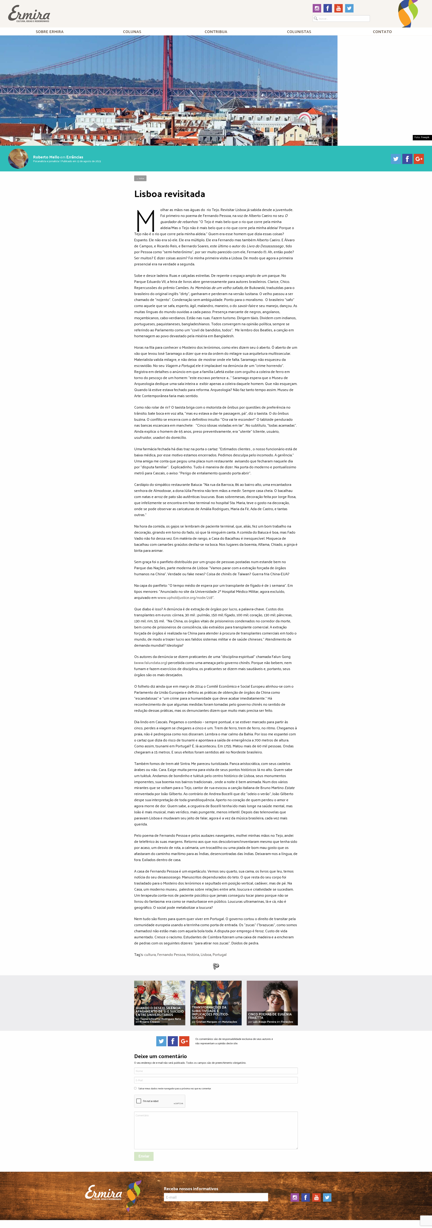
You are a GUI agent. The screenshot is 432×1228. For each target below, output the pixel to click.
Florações (287, 1021)
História (193, 954)
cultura (150, 954)
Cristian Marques (206, 1021)
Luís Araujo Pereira (264, 1021)
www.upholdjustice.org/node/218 (184, 597)
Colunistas (299, 31)
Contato (382, 31)
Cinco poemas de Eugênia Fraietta (270, 1015)
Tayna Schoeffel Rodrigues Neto (160, 1018)
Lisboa (206, 954)
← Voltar (140, 178)
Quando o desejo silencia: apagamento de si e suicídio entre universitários (160, 1011)
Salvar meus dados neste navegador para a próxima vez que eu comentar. (174, 1088)
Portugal (220, 954)
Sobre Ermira (50, 31)
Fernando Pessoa (171, 954)
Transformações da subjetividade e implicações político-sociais (210, 1012)
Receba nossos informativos (191, 1189)
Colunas (132, 31)
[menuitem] (49, 31)
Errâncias (74, 156)
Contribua (216, 31)
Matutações (229, 1021)
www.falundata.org (150, 662)
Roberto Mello (46, 156)
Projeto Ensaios (150, 1021)
